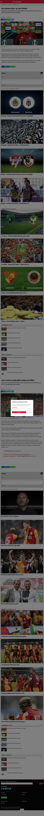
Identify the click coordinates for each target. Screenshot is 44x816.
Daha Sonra (29, 412)
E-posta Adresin (14, 407)
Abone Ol (19, 412)
